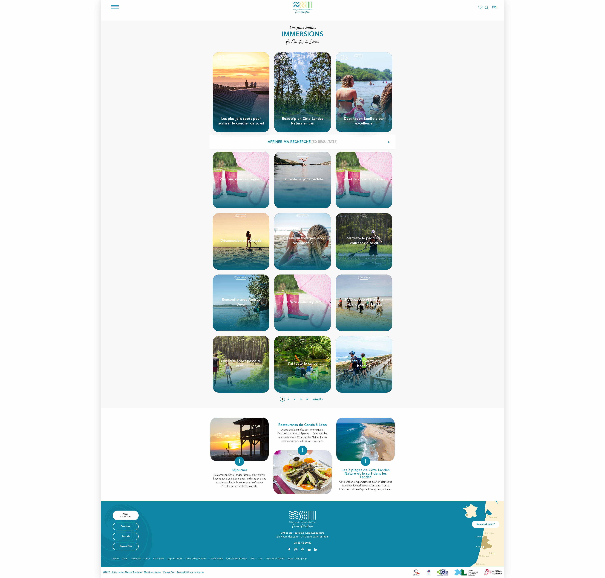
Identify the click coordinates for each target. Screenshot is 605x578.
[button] (487, 8)
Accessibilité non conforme (190, 572)
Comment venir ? (486, 524)
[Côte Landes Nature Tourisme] (302, 7)
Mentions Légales (152, 572)
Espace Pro (169, 572)
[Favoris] (480, 7)
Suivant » (317, 399)
